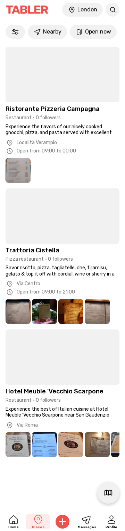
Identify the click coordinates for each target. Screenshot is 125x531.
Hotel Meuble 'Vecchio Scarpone (54, 391)
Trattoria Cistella (32, 250)
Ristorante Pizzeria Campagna (53, 109)
